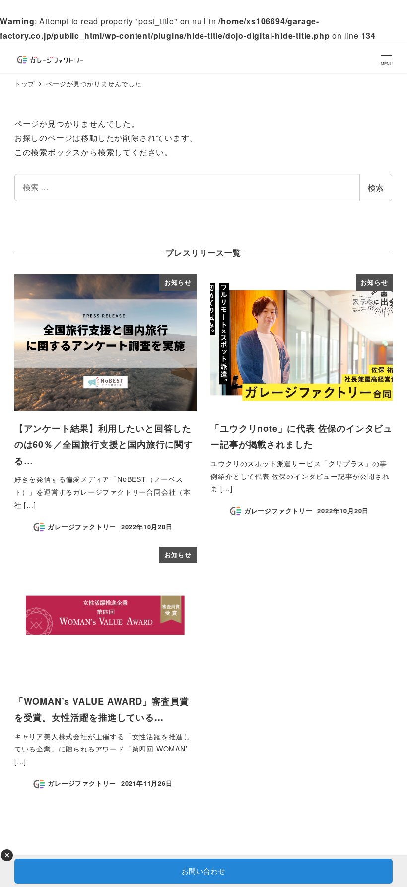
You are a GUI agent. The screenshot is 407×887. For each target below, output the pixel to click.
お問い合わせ (204, 871)
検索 (376, 187)
